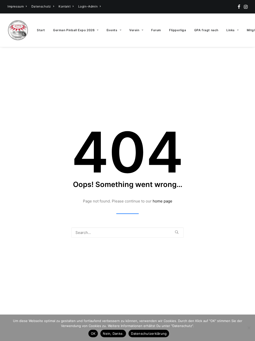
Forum (156, 30)
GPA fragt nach (206, 30)
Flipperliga (177, 30)
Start (41, 30)
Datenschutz (41, 6)
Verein (134, 30)
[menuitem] (17, 6)
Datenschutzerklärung (149, 334)
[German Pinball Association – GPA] (18, 30)
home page (162, 201)
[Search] (127, 232)
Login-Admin (88, 6)
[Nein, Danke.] (248, 327)
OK (93, 334)
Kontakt (64, 6)
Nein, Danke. (113, 334)
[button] (239, 6)
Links (230, 30)
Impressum (15, 6)
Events (112, 30)
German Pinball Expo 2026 (74, 30)
